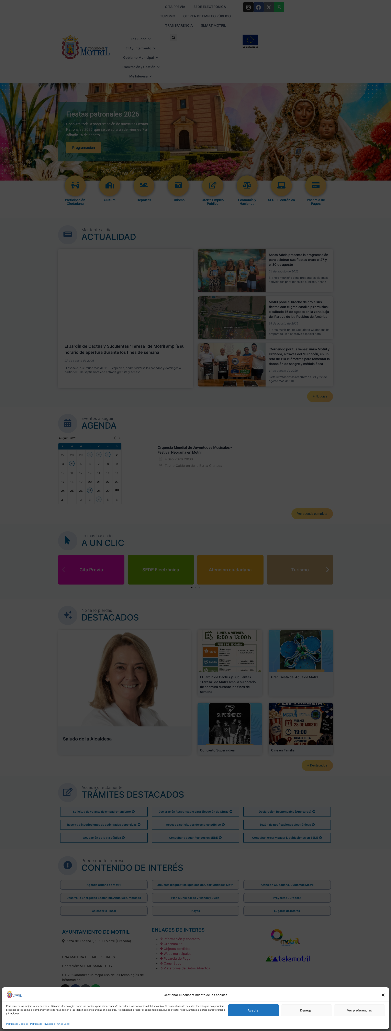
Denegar (306, 1010)
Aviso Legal (63, 1023)
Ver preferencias (359, 1010)
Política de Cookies (17, 1023)
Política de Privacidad (42, 1023)
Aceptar (254, 1010)
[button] (383, 995)
